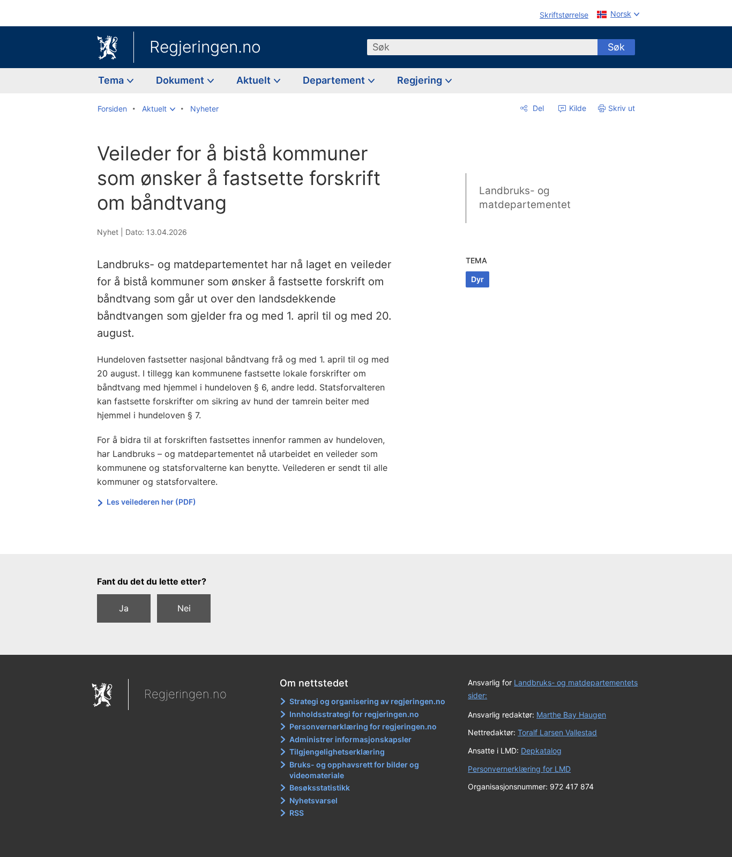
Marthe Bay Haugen (571, 714)
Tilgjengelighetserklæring (337, 751)
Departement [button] (335, 80)
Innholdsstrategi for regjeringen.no (354, 714)
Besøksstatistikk (319, 787)
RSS (296, 812)
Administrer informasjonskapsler (350, 739)
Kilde (576, 108)
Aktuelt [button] (254, 80)
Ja (124, 608)
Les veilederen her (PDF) (151, 501)
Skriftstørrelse (564, 14)
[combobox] (482, 47)
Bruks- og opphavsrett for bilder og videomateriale (354, 770)
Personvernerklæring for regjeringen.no (363, 726)
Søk (616, 47)
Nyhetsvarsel (313, 800)
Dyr (477, 279)
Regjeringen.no (205, 46)
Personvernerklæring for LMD (519, 768)
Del (537, 108)
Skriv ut (621, 108)
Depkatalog (541, 750)
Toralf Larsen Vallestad (557, 732)
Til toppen (252, 538)
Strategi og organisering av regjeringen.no (367, 701)
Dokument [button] (181, 80)
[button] (158, 109)
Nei (184, 608)
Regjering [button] (420, 80)
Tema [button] (112, 80)
